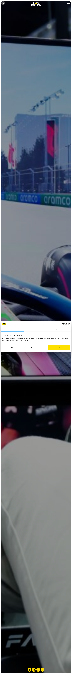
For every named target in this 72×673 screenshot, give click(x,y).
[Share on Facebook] (29, 670)
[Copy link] (42, 670)
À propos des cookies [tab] (59, 329)
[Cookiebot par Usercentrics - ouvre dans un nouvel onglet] (62, 324)
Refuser (13, 347)
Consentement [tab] (12, 329)
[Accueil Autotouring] (36, 3)
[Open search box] (3, 3)
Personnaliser (35, 347)
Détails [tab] (36, 329)
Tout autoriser (59, 347)
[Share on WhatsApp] (38, 670)
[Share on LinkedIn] (34, 670)
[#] (68, 3)
